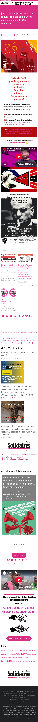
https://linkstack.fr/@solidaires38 (19, 564)
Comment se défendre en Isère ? (25, 717)
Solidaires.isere (7, 35)
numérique (14, 657)
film (30, 650)
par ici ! (9, 117)
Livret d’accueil (32, 706)
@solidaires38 (19, 555)
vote (2, 664)
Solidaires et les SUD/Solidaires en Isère (19, 704)
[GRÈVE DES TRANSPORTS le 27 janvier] (8, 292)
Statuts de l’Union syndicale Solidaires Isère (15, 706)
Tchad (28, 661)
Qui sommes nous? (24, 699)
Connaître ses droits (10, 717)
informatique (33, 654)
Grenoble (21, 653)
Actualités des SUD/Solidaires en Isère (25, 712)
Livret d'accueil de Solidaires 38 (19, 638)
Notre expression (28, 708)
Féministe (10, 654)
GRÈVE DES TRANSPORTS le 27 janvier (7, 301)
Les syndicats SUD (8, 712)
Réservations (32, 710)
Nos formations (7, 719)
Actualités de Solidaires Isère (14, 708)
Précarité (26, 657)
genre (14, 654)
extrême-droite (24, 650)
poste (22, 657)
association (4, 650)
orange (19, 657)
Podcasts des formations (20, 719)
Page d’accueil (14, 699)
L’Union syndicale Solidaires (19, 702)
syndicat (25, 661)
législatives (8, 657)
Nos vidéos (25, 710)
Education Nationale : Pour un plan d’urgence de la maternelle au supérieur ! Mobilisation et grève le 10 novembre (8, 269)
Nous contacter (32, 719)
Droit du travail (14, 650)
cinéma (9, 650)
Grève (28, 654)
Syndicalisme (19, 661)
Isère (3, 657)
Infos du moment (7, 710)
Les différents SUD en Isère (10, 714)
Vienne (32, 661)
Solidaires (7, 660)
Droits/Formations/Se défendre (27, 714)
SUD (14, 661)
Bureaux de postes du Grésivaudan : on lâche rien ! (19, 334)
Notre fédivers (17, 710)
